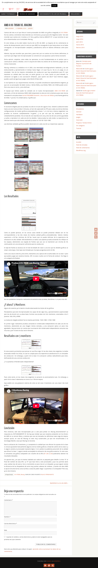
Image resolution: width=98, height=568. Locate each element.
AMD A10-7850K (60, 91)
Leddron (11, 28)
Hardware (79, 114)
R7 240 (46, 453)
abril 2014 (79, 42)
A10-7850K (64, 32)
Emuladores (80, 109)
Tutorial (78, 128)
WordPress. (57, 561)
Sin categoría (80, 125)
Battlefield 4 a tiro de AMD (59, 483)
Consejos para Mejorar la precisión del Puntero (83, 63)
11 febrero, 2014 (21, 28)
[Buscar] (94, 23)
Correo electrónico (10, 523)
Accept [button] (54, 5)
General (78, 112)
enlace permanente (47, 474)
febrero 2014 (80, 47)
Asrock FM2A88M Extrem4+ (31, 95)
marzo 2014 (80, 45)
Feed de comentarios (83, 148)
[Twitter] (96, 233)
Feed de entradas (81, 145)
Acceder (78, 142)
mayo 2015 (79, 36)
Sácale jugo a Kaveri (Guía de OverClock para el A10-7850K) (86, 71)
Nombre (7, 517)
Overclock (79, 120)
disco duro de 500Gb (47, 95)
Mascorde (79, 69)
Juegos (30, 28)
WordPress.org (81, 150)
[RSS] (96, 237)
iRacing (23, 474)
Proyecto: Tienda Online (83, 123)
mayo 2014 (79, 39)
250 (51, 453)
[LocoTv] (96, 229)
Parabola (49, 561)
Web (5, 530)
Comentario (8, 500)
